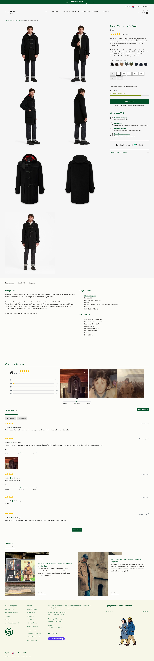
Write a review (143, 410)
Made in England (90, 296)
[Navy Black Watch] (136, 64)
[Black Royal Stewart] (112, 64)
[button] (34, 380)
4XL (120, 78)
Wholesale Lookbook (12, 623)
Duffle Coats (18, 20)
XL (135, 74)
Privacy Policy (31, 630)
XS (113, 74)
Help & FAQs (31, 613)
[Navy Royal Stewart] (146, 64)
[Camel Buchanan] (122, 64)
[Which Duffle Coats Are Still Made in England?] (100, 574)
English (127, 6)
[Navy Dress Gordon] (141, 64)
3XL (113, 78)
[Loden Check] (131, 64)
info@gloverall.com (59, 612)
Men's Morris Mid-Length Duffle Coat (128, 56)
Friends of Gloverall (11, 613)
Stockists (29, 606)
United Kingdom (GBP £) (141, 6)
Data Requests (32, 640)
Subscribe (145, 611)
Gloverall (17, 656)
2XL (141, 74)
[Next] (93, 2)
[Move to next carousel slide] (147, 351)
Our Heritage (9, 609)
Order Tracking (32, 609)
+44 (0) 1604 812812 (57, 614)
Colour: (119, 60)
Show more (77, 530)
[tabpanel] (77, 475)
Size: (112, 70)
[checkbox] (22, 418)
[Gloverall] (11, 12)
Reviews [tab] (11, 410)
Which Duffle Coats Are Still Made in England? (126, 560)
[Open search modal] (139, 12)
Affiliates (8, 619)
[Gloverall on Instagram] (53, 633)
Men (11, 20)
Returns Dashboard (33, 637)
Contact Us (30, 616)
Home (7, 20)
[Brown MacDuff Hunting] (117, 64)
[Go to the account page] (143, 12)
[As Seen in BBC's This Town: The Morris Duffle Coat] (27, 574)
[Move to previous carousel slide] (142, 351)
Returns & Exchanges (34, 633)
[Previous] (60, 2)
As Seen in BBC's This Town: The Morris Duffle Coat (55, 565)
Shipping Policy (32, 623)
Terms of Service (32, 626)
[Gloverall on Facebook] (49, 633)
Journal (7, 616)
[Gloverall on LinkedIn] (56, 633)
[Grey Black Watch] (127, 64)
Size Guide (30, 619)
